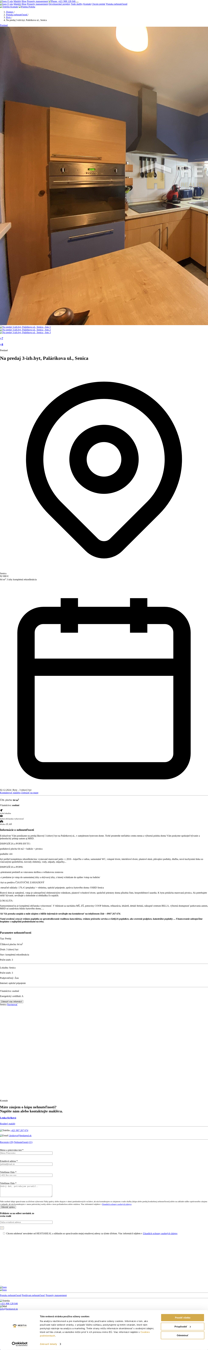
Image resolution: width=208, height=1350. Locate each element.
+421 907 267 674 (19, 1130)
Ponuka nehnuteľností (116, 4)
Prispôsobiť (181, 1326)
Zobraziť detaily (48, 1344)
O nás (10, 1)
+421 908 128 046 (66, 1)
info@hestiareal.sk (9, 1309)
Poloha (31, 6)
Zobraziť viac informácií (11, 1001)
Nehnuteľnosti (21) (23, 1142)
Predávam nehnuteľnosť (33, 1295)
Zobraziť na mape (29, 792)
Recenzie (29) (6, 1142)
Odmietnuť (182, 1335)
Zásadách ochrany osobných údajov (117, 1204)
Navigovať (12, 1004)
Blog (24, 1)
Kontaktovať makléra (10, 792)
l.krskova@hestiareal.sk (20, 1135)
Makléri (17, 1)
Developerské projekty (59, 4)
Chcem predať (99, 4)
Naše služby (77, 4)
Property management (37, 1)
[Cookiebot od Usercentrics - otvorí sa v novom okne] (19, 1344)
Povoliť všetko (182, 1317)
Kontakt (87, 4)
